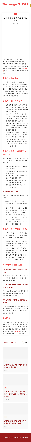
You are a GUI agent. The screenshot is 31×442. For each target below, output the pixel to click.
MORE (25, 342)
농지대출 (17, 331)
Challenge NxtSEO (16, 4)
